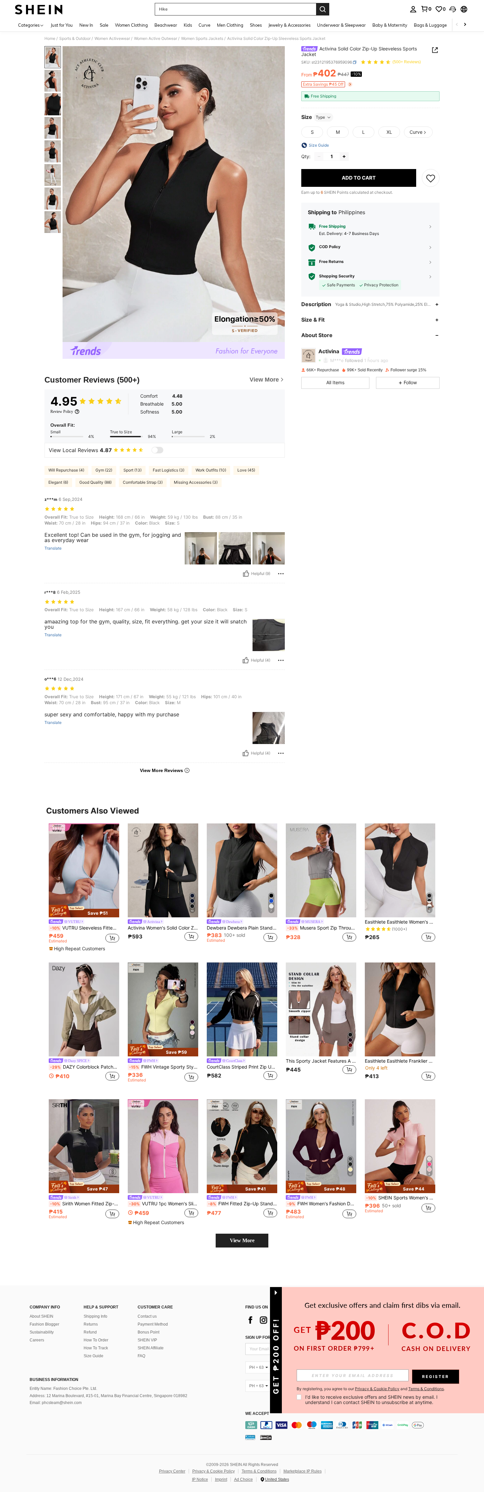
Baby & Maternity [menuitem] (389, 25)
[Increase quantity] (344, 156)
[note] (84, 911)
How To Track (96, 1348)
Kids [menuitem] (188, 25)
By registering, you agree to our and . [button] (371, 1389)
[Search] (322, 9)
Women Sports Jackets (202, 38)
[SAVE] (431, 178)
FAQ (141, 1356)
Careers (37, 1340)
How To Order (96, 1340)
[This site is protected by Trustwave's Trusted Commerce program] (250, 1437)
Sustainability (42, 1332)
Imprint (221, 1479)
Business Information (54, 1379)
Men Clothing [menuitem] (230, 25)
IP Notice (200, 1479)
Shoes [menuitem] (256, 25)
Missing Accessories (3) (196, 482)
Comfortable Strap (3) (143, 482)
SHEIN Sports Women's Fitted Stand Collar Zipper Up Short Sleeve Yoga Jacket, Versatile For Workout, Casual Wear (400, 1197)
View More (242, 1240)
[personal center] (413, 9)
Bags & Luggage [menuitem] (430, 25)
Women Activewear (112, 38)
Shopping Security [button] (337, 276)
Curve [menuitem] (204, 25)
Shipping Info (95, 1316)
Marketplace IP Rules (302, 1471)
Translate (53, 548)
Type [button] (320, 117)
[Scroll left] (457, 24)
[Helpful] (246, 574)
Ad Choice (243, 1479)
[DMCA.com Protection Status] (266, 1437)
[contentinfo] (353, 1425)
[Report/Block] (281, 574)
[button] (453, 9)
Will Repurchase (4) (66, 470)
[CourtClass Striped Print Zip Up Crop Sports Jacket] (242, 1009)
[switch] (157, 450)
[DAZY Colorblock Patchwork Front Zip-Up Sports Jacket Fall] (84, 1009)
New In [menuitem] (86, 25)
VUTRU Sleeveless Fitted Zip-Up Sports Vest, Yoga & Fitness (84, 928)
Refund (90, 1332)
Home (49, 38)
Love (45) (246, 470)
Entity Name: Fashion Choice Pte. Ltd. (63, 1388)
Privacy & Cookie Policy (213, 1471)
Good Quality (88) (95, 482)
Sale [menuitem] (104, 25)
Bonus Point (148, 1332)
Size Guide (93, 1356)
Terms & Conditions (259, 1471)
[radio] (312, 132)
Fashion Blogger (44, 1324)
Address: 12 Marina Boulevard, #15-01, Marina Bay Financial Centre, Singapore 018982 (108, 1395)
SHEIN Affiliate (151, 1348)
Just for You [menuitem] (62, 25)
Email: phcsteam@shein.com (56, 1402)
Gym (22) (103, 470)
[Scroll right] (465, 24)
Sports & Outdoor (75, 38)
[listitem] (84, 888)
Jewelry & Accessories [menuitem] (289, 25)
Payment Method (153, 1324)
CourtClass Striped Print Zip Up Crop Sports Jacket (242, 1067)
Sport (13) (132, 470)
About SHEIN (41, 1316)
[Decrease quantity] (319, 156)
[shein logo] (39, 9)
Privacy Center (172, 1471)
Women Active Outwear (155, 38)
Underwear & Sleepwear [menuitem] (341, 25)
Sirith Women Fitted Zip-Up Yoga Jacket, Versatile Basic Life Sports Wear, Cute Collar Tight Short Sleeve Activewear (84, 1203)
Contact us (147, 1316)
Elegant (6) (58, 482)
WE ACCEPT (257, 1414)
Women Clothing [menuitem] (131, 25)
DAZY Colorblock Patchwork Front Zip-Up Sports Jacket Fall (84, 1067)
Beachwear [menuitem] (165, 25)
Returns (91, 1324)
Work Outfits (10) (211, 470)
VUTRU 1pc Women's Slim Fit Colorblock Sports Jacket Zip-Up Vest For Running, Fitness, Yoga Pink (163, 1203)
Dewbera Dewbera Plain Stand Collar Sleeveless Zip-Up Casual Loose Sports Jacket (242, 928)
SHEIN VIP (147, 1340)
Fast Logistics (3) (168, 470)
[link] (426, 9)
